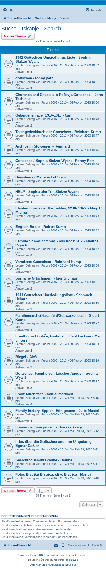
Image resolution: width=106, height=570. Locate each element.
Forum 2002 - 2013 (54, 65)
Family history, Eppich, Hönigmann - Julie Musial (57, 411)
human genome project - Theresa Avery (48, 427)
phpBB (38, 554)
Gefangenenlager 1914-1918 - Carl (43, 115)
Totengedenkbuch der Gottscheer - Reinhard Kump (58, 132)
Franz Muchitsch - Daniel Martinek (44, 394)
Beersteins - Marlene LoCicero (40, 177)
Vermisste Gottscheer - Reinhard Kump (48, 262)
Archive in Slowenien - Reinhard (42, 146)
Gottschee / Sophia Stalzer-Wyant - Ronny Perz (55, 161)
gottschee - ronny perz (34, 78)
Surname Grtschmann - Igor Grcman (46, 278)
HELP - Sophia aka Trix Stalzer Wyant (47, 192)
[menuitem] (8, 10)
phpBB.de (72, 559)
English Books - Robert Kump (40, 227)
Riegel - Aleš (26, 357)
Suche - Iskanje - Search (31, 29)
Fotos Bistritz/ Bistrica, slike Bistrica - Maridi (53, 474)
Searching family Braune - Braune (43, 460)
